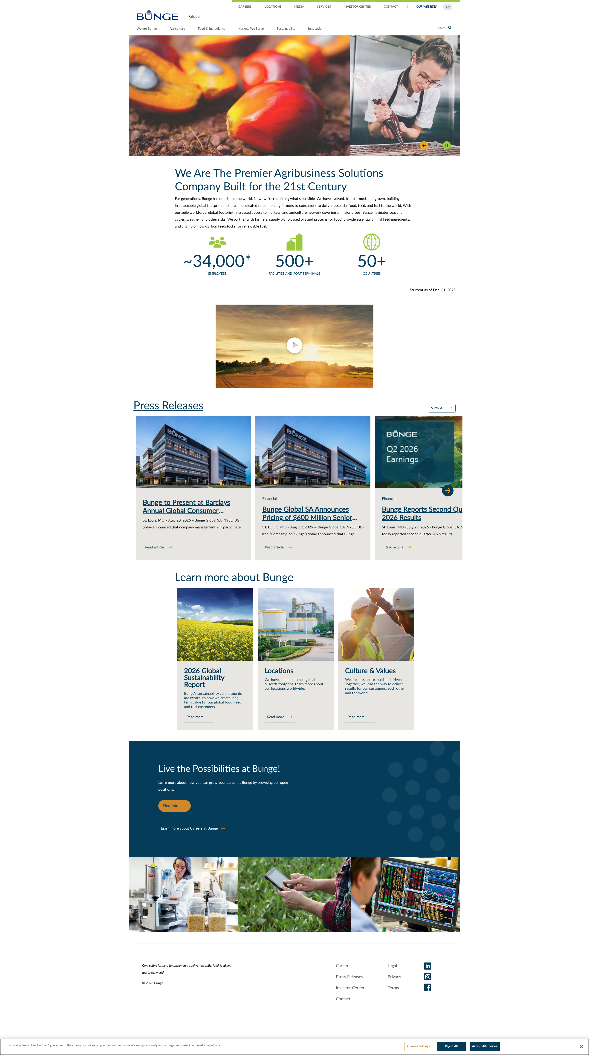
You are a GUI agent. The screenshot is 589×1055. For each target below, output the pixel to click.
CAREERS (244, 6)
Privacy (394, 977)
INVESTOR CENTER (357, 6)
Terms (393, 988)
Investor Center (350, 988)
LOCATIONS (272, 6)
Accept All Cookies (484, 1046)
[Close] (582, 1046)
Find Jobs (171, 806)
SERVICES (324, 6)
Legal (392, 966)
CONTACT (391, 6)
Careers (343, 966)
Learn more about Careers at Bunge (189, 828)
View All (438, 408)
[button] (294, 346)
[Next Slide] (435, 145)
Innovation (315, 28)
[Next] (448, 490)
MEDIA (299, 6)
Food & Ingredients (211, 28)
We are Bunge (147, 28)
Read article (155, 547)
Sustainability (286, 28)
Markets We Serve (251, 28)
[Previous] (424, 145)
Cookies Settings (418, 1046)
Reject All (451, 1046)
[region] (294, 1047)
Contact (343, 999)
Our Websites (426, 6)
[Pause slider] (446, 145)
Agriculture (177, 28)
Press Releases (349, 977)
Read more (196, 717)
